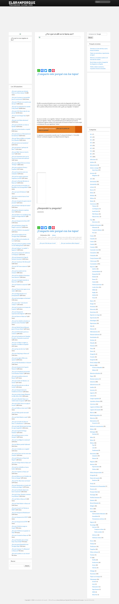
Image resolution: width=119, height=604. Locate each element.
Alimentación (93, 165)
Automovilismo (96, 271)
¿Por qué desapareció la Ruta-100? (21, 221)
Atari (93, 584)
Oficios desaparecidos (95, 472)
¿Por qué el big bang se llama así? (20, 353)
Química (92, 500)
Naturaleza (93, 453)
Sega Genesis (95, 589)
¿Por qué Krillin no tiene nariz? (20, 408)
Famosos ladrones (94, 334)
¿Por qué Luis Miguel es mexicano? (21, 440)
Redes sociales (98, 532)
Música (92, 443)
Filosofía (92, 343)
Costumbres (93, 252)
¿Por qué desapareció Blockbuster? (21, 512)
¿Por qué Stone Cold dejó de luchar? (21, 205)
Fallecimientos (94, 332)
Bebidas (92, 195)
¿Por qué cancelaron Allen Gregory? (70, 243)
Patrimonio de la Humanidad (97, 486)
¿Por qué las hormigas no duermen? (21, 298)
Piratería (92, 489)
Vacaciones (93, 574)
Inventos (92, 390)
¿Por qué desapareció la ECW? (19, 522)
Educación (92, 309)
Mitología (92, 432)
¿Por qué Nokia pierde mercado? (20, 412)
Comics (92, 241)
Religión (92, 506)
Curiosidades (93, 264)
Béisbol (94, 277)
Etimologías (93, 320)
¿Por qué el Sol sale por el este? (47, 243)
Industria (92, 382)
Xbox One (94, 594)
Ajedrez (40, 237)
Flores (91, 351)
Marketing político (95, 415)
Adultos (92, 162)
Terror (91, 541)
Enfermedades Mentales (98, 513)
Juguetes (92, 393)
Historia (92, 365)
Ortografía (93, 475)
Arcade (94, 581)
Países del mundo (94, 478)
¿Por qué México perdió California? (21, 444)
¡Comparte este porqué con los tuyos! (58, 74)
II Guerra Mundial (97, 367)
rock (93, 448)
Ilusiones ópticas (94, 379)
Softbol (94, 295)
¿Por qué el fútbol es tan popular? (20, 230)
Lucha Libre (95, 287)
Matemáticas (93, 421)
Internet (94, 527)
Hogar (91, 376)
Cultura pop (93, 261)
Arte (91, 179)
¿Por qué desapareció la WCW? (20, 517)
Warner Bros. (95, 216)
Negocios (92, 461)
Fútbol (94, 282)
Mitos (91, 437)
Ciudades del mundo (95, 225)
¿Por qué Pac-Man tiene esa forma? (21, 481)
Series (93, 565)
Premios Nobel (94, 492)
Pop (93, 445)
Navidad (94, 434)
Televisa (94, 568)
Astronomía (93, 181)
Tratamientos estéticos (98, 519)
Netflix (94, 560)
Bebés (91, 192)
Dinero (92, 301)
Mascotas (92, 418)
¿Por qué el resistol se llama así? (20, 535)
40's (91, 142)
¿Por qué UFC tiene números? (19, 266)
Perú (93, 232)
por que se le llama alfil (47, 239)
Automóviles (93, 184)
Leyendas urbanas (95, 401)
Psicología (92, 494)
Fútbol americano (97, 284)
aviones (92, 187)
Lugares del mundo (95, 410)
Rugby (94, 292)
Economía (92, 306)
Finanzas (92, 346)
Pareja (91, 483)
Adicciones (93, 159)
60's (91, 148)
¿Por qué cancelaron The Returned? (21, 262)
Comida (92, 244)
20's (91, 137)
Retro (91, 508)
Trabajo (92, 543)
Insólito (92, 387)
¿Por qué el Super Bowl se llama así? (21, 462)
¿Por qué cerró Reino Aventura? (20, 120)
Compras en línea (99, 529)
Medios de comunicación (96, 426)
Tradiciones (93, 546)
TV (91, 557)
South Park (95, 211)
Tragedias (92, 549)
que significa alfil (57, 239)
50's (91, 145)
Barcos (92, 190)
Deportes (44, 237)
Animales (94, 456)
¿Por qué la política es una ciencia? (21, 553)
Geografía (92, 359)
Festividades (93, 337)
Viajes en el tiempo (95, 576)
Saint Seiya (95, 170)
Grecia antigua (94, 362)
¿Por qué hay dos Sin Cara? (19, 349)
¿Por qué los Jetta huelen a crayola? (21, 129)
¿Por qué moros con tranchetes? (20, 143)
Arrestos (92, 173)
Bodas (91, 201)
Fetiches (92, 340)
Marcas (92, 412)
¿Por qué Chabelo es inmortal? (20, 284)
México (94, 370)
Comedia (92, 238)
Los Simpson (95, 208)
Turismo (92, 555)
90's (91, 156)
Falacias (92, 329)
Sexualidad (95, 516)
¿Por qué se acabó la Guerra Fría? (20, 196)
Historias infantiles (95, 373)
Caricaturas (93, 204)
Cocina (92, 236)
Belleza (92, 198)
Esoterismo (93, 312)
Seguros (92, 522)
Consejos (92, 247)
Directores (95, 222)
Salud (91, 511)
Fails (91, 326)
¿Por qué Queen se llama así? (19, 316)
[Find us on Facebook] (91, 2)
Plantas (94, 458)
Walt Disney (95, 214)
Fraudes (92, 357)
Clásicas (94, 206)
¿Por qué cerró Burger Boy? (19, 115)
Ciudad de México (97, 230)
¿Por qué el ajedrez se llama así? (20, 471)
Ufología (92, 571)
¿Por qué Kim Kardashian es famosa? (21, 362)
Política (94, 469)
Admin (54, 235)
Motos (91, 440)
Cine (91, 220)
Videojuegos (93, 579)
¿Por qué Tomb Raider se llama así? (21, 503)
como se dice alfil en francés (55, 237)
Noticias (92, 464)
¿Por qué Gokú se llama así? (19, 499)
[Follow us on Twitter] (93, 2)
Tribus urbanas (94, 552)
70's (91, 151)
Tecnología (93, 525)
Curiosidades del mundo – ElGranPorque (45, 600)
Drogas (92, 304)
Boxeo (93, 279)
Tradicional (95, 450)
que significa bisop (77, 239)
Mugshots (94, 175)
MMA (93, 290)
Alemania (94, 227)
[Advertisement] (59, 18)
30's (91, 140)
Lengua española (94, 398)
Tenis (93, 298)
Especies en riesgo (95, 315)
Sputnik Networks (89, 600)
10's (91, 134)
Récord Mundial (94, 503)
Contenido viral (94, 250)
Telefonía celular (96, 537)
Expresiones (93, 323)
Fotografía (92, 354)
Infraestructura (94, 384)
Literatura (93, 404)
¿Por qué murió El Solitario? (19, 192)
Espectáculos (93, 318)
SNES (93, 592)
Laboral (92, 396)
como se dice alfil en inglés (68, 237)
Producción (95, 562)
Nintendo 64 (95, 587)
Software (94, 535)
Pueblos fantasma (94, 497)
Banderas (94, 480)
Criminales (93, 255)
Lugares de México (95, 407)
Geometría (95, 423)
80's (91, 154)
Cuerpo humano (94, 258)
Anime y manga (94, 168)
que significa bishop (67, 239)
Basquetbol (95, 274)
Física (91, 348)
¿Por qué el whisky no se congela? (20, 449)
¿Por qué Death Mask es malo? (20, 417)
